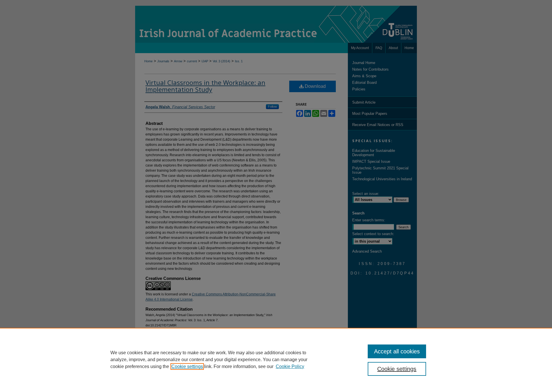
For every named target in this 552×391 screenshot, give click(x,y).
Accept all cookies (397, 351)
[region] (276, 359)
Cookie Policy (290, 366)
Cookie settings (187, 366)
